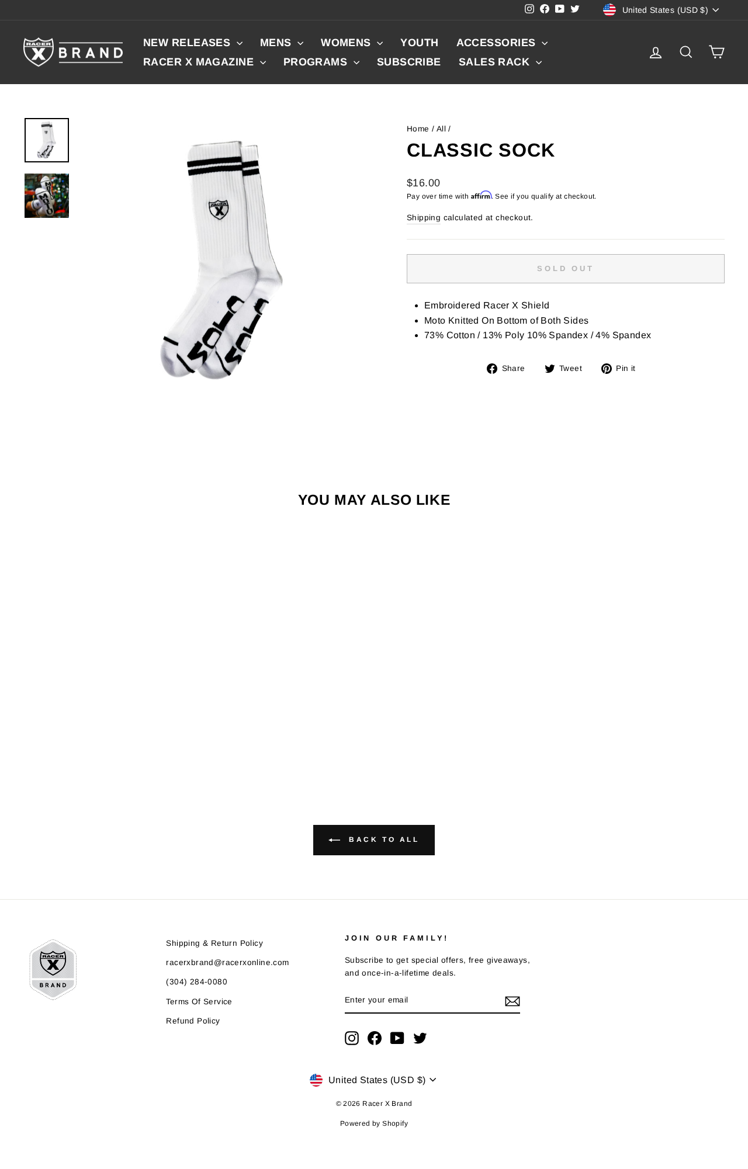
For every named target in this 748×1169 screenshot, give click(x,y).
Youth (419, 42)
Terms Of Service (199, 1001)
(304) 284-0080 (196, 981)
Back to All (382, 839)
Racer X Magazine (200, 62)
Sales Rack (496, 62)
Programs (317, 62)
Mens (277, 42)
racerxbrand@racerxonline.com (227, 962)
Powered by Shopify (374, 1123)
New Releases (188, 42)
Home (418, 128)
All (441, 128)
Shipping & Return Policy (214, 943)
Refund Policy (193, 1021)
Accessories (497, 42)
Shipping (424, 217)
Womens (347, 42)
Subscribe (409, 62)
